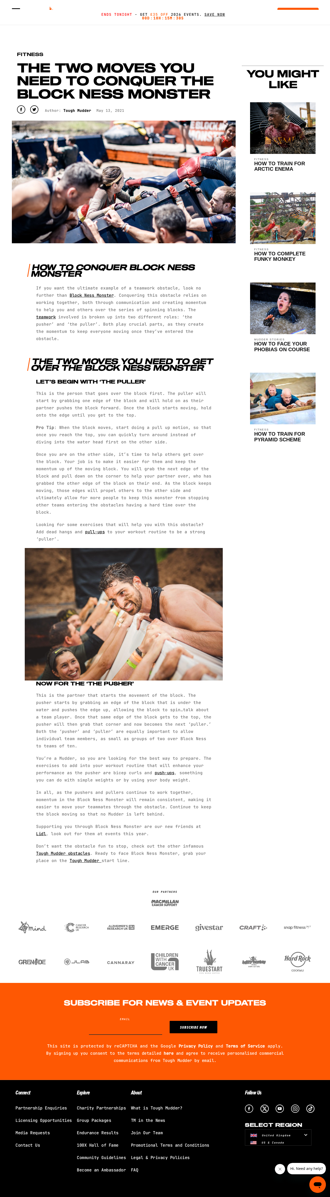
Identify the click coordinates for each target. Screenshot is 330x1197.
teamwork (46, 317)
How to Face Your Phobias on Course (282, 346)
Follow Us (253, 1092)
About (136, 1092)
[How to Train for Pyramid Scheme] (283, 423)
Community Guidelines (101, 1157)
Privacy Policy (196, 1046)
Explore (83, 1092)
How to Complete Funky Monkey (280, 256)
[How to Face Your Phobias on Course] (283, 332)
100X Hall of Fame (98, 1145)
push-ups (164, 773)
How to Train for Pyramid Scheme (279, 436)
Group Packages (94, 1120)
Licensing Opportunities (43, 1120)
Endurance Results (98, 1133)
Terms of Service (245, 1046)
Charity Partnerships (101, 1108)
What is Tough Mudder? (157, 1108)
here (169, 1053)
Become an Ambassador (101, 1170)
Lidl (41, 833)
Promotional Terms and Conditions (170, 1145)
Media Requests (32, 1133)
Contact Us (27, 1145)
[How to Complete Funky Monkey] (283, 242)
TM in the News (148, 1120)
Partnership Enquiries (41, 1108)
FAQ (134, 1170)
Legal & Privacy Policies (160, 1157)
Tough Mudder (86, 860)
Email (125, 1019)
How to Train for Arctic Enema (279, 166)
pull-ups (95, 532)
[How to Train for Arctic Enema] (283, 152)
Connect (22, 1092)
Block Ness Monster (92, 295)
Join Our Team (147, 1133)
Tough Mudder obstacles (63, 853)
